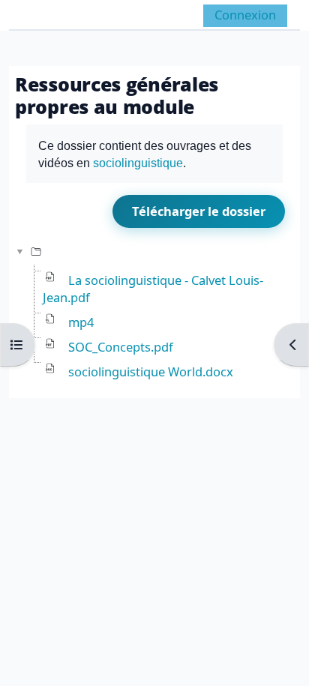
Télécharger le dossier (199, 211)
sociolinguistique (138, 163)
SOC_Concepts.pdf (120, 346)
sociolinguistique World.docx (150, 371)
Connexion (245, 14)
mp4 (81, 322)
